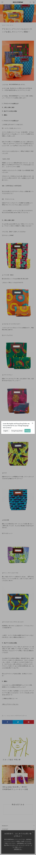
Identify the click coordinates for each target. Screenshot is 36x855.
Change (27, 431)
